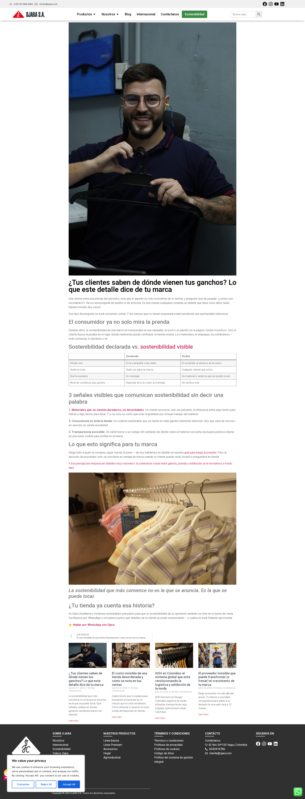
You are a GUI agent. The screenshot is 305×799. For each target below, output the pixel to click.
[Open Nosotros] (117, 14)
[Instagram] (270, 4)
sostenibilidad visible (166, 346)
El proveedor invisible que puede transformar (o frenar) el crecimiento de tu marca (217, 679)
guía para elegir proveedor (200, 452)
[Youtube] (276, 4)
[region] (46, 773)
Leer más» (74, 721)
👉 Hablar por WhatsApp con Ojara (92, 624)
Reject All (46, 784)
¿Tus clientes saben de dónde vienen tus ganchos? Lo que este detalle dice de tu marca (86, 679)
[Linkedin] (282, 4)
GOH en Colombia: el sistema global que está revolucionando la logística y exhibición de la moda (172, 680)
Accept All (69, 784)
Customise (23, 784)
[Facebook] (265, 4)
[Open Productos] (94, 14)
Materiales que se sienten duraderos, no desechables (108, 410)
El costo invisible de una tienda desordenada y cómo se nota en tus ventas (129, 679)
